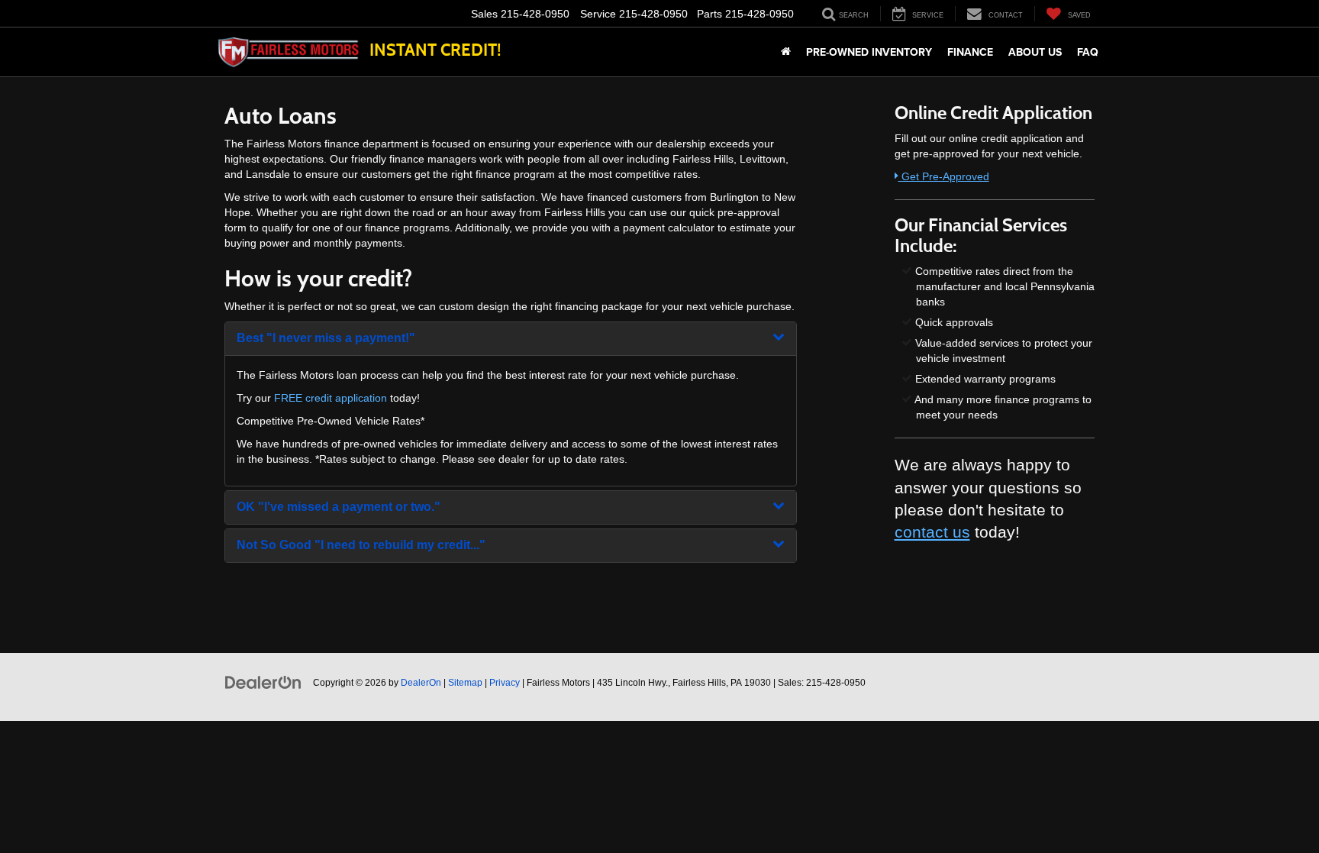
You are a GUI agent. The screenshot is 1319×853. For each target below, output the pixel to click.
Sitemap (465, 682)
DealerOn (421, 682)
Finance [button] (970, 52)
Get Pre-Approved (943, 176)
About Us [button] (1035, 52)
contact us (932, 532)
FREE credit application (330, 398)
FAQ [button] (1087, 52)
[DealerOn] (263, 682)
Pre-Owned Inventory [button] (869, 52)
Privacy (504, 682)
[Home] (785, 51)
